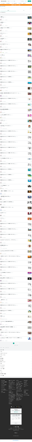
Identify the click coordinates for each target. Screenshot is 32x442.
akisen (2, 112)
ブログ (3, 347)
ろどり (2, 199)
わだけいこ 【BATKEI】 (3, 90)
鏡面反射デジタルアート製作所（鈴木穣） (3, 302)
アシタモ (2, 63)
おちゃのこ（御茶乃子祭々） (3, 25)
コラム (1, 50)
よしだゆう (2, 253)
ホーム (1, 347)
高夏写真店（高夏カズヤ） (3, 188)
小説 (0, 300)
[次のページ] (18, 343)
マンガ (1, 61)
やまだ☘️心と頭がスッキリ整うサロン (3, 52)
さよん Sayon (3, 128)
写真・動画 (1, 28)
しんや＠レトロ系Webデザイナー (3, 324)
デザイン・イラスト (2, 88)
